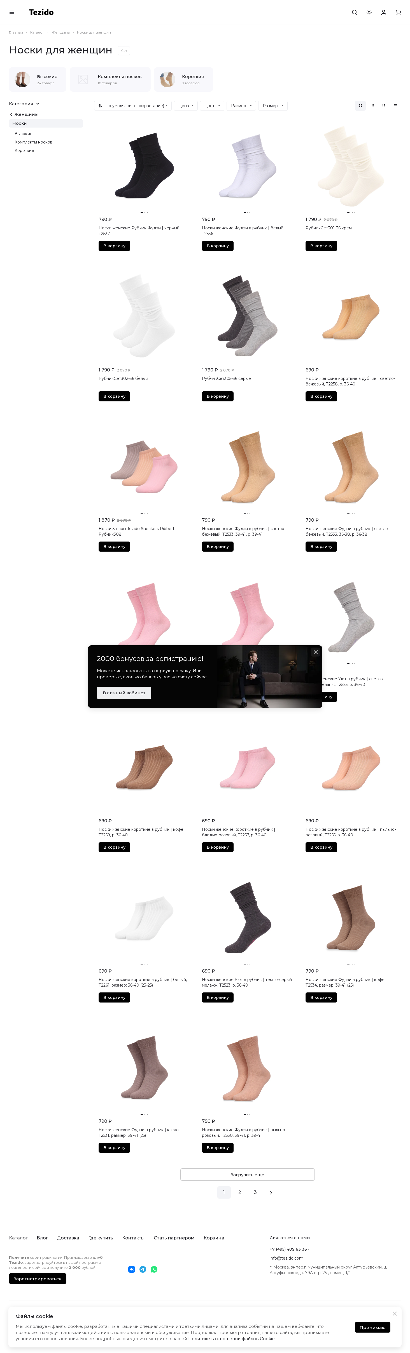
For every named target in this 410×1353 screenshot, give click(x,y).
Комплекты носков (33, 142)
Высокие (23, 133)
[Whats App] (154, 1269)
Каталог (18, 1238)
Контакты (133, 1238)
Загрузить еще (247, 1174)
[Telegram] (142, 1269)
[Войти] (383, 12)
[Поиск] (354, 12)
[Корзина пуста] (398, 12)
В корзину (114, 245)
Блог (42, 1238)
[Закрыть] (394, 1313)
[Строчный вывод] (384, 106)
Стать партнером (174, 1238)
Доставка (68, 1238)
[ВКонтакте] (131, 1269)
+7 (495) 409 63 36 (288, 1249)
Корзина (214, 1238)
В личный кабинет (124, 692)
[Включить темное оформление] (369, 12)
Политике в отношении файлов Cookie (231, 1338)
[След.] (271, 1192)
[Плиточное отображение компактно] (372, 106)
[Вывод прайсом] (395, 106)
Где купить (100, 1238)
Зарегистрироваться (38, 1278)
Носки (19, 123)
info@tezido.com (286, 1258)
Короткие (24, 150)
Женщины (27, 114)
